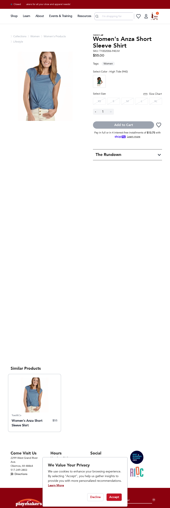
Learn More (56, 485)
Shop (14, 16)
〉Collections (18, 36)
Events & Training (60, 16)
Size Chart (155, 93)
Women (108, 63)
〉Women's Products (53, 36)
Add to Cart (123, 125)
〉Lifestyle (17, 42)
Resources (84, 16)
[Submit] (97, 16)
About (40, 16)
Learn (26, 16)
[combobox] (114, 16)
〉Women (34, 36)
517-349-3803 (19, 470)
